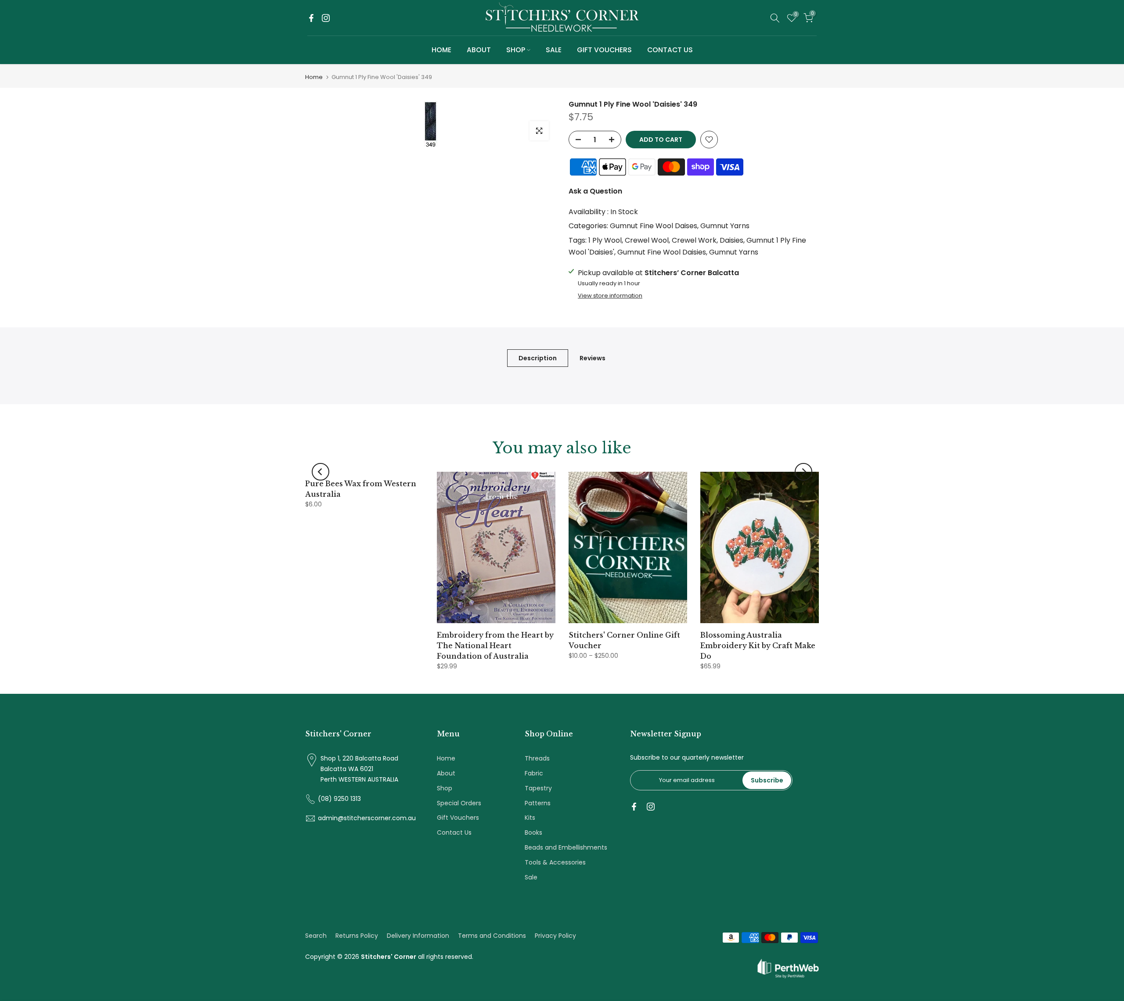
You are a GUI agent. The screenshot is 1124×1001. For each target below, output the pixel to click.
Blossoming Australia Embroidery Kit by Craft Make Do (757, 645)
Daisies (731, 240)
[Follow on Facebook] (311, 18)
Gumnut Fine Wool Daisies (661, 252)
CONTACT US (670, 49)
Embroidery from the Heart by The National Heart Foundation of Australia (495, 645)
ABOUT (479, 49)
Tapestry (538, 788)
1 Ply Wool (605, 240)
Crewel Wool (647, 240)
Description (538, 358)
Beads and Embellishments (566, 847)
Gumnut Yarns (724, 226)
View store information (610, 296)
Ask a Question (595, 191)
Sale (531, 877)
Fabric (534, 773)
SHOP (515, 49)
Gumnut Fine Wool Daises (653, 226)
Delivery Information (418, 935)
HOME (441, 49)
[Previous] (320, 472)
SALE (554, 49)
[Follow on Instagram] (326, 18)
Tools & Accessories (555, 862)
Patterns (538, 803)
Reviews (592, 358)
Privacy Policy (555, 935)
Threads (537, 758)
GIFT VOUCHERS (604, 49)
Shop (444, 788)
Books (533, 832)
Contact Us (454, 832)
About (446, 773)
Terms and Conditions (492, 935)
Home (314, 77)
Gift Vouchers (458, 817)
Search (316, 935)
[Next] (803, 472)
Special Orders (459, 803)
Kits (530, 817)
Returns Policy (356, 935)
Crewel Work (694, 240)
